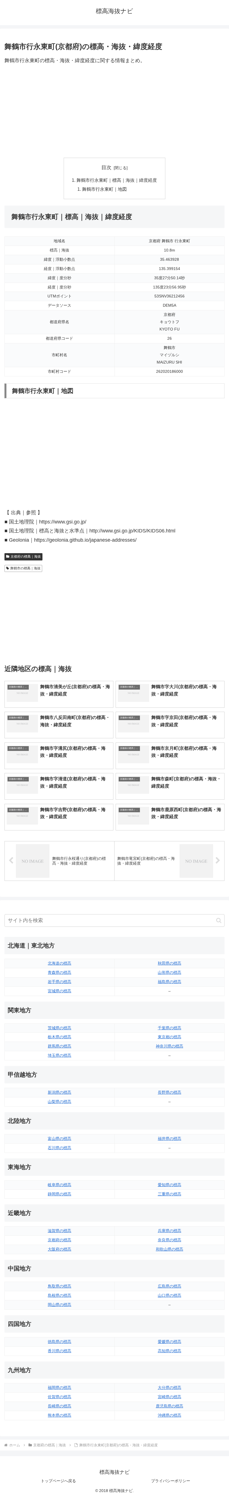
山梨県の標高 (59, 1101)
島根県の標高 (59, 1295)
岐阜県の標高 (59, 1185)
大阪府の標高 (59, 1249)
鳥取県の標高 (59, 1286)
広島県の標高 (169, 1286)
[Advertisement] (114, 111)
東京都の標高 (169, 1037)
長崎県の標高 (59, 1406)
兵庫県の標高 (169, 1230)
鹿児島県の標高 (169, 1406)
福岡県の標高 (59, 1387)
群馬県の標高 (59, 1046)
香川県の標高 (59, 1351)
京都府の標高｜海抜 (26, 556)
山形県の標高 (169, 972)
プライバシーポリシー (170, 1481)
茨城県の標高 (59, 1028)
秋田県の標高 (169, 963)
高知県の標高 (169, 1351)
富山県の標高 (59, 1138)
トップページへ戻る (58, 1481)
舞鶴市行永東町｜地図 (104, 189)
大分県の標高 (169, 1387)
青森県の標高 (59, 972)
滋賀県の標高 (59, 1230)
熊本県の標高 (59, 1415)
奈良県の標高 (169, 1240)
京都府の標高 (59, 1240)
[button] (219, 920)
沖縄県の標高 (169, 1415)
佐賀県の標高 (59, 1397)
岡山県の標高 (59, 1304)
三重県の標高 (169, 1194)
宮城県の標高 (59, 991)
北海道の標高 (59, 963)
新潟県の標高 (59, 1092)
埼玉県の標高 (59, 1055)
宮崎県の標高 (169, 1397)
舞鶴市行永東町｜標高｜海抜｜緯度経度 (117, 180)
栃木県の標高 (59, 1037)
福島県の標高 (169, 981)
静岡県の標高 (59, 1194)
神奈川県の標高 (169, 1046)
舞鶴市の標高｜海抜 (25, 568)
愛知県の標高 (169, 1185)
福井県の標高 (169, 1138)
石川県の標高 (59, 1148)
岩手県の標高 (59, 981)
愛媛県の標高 (169, 1341)
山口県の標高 (169, 1295)
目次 (106, 167)
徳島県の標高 (59, 1341)
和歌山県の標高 (169, 1249)
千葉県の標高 (169, 1028)
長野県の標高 (169, 1092)
